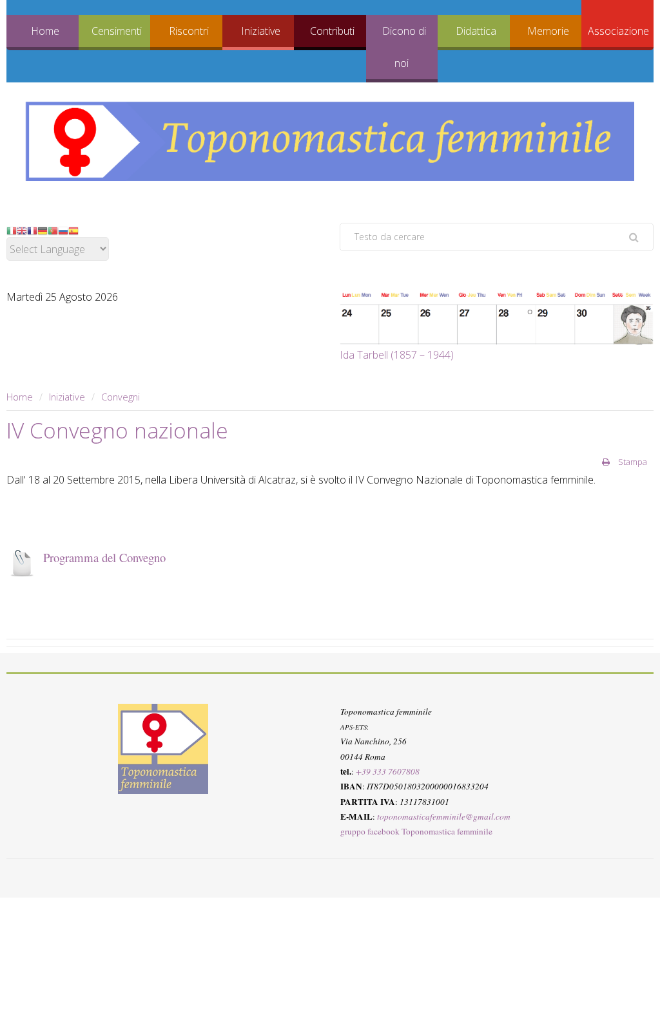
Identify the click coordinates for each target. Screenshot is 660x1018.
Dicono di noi (404, 47)
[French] (32, 230)
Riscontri (189, 31)
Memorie (548, 31)
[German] (42, 230)
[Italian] (11, 230)
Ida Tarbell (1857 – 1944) (397, 355)
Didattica (476, 31)
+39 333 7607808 (388, 771)
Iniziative (260, 31)
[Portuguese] (53, 230)
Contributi (332, 31)
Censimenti (117, 31)
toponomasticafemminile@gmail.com (443, 816)
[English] (22, 230)
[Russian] (63, 230)
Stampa (631, 461)
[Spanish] (73, 230)
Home (45, 31)
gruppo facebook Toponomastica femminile (416, 831)
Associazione (618, 31)
